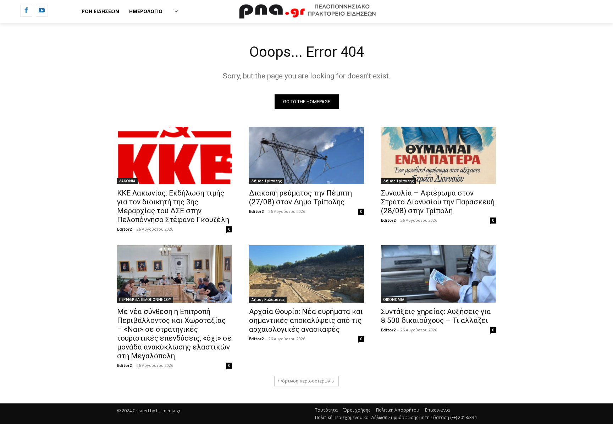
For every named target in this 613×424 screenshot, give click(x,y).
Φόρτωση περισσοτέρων (304, 381)
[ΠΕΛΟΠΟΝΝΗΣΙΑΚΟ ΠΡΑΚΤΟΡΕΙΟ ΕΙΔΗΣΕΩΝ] (306, 11)
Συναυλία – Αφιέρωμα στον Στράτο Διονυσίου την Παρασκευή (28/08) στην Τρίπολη (438, 202)
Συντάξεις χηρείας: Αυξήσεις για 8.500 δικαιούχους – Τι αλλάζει (436, 316)
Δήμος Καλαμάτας (268, 299)
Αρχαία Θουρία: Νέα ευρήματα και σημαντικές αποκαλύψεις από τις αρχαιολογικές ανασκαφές (306, 320)
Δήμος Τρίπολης (266, 180)
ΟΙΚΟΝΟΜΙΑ (393, 299)
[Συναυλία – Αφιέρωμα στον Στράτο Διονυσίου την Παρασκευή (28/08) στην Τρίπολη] (438, 155)
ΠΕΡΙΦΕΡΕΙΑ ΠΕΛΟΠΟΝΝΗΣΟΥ (145, 299)
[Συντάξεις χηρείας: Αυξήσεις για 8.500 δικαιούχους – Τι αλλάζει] (438, 274)
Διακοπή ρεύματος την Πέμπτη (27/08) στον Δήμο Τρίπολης (300, 197)
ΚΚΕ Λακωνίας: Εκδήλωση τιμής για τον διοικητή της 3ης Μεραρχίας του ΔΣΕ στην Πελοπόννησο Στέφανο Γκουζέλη (173, 206)
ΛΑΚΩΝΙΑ (127, 180)
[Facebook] (26, 11)
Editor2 (124, 229)
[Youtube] (42, 11)
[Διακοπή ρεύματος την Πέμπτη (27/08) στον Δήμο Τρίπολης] (306, 155)
